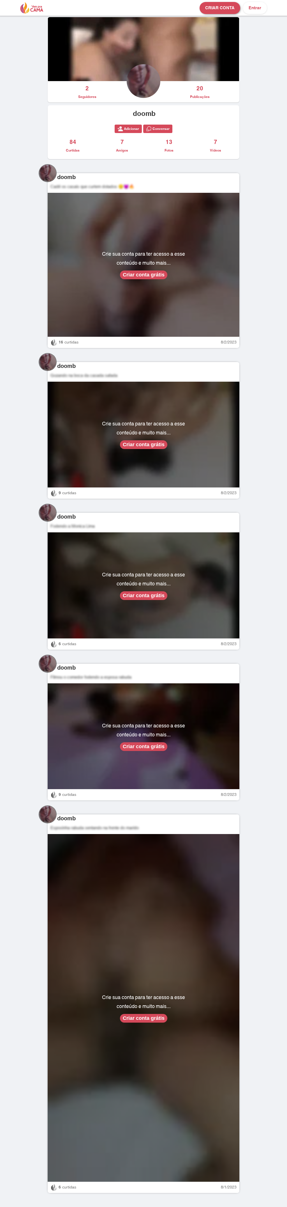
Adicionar (131, 129)
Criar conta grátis (144, 275)
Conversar (161, 129)
